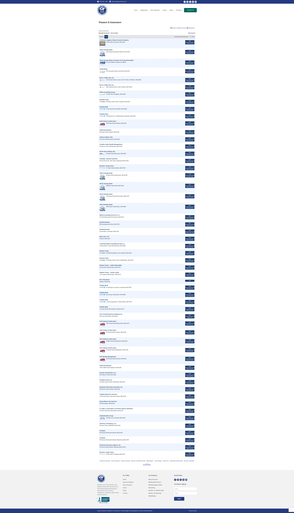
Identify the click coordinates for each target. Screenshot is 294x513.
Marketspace (191, 27)
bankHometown (105, 222)
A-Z (106, 36)
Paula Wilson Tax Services (108, 401)
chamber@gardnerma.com (119, 1)
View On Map (114, 33)
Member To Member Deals (179, 27)
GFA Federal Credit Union (108, 121)
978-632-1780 (103, 1)
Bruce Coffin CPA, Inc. (107, 78)
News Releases (115, 461)
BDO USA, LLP (104, 236)
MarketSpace (152, 496)
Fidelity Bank (104, 107)
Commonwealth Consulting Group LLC (112, 244)
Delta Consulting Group (107, 92)
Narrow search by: (104, 31)
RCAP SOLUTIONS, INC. (107, 151)
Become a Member (189, 461)
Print (193, 36)
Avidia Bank (103, 69)
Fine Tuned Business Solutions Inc (111, 314)
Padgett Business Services (108, 394)
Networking (152, 487)
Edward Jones (104, 99)
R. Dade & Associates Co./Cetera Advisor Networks (116, 408)
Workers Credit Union (107, 166)
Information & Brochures (176, 461)
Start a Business (127, 485)
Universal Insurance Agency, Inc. (110, 445)
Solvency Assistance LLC (108, 423)
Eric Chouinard (104, 279)
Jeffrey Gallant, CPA (106, 137)
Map (190, 41)
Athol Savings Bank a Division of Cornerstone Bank (116, 60)
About (124, 490)
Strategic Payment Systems (109, 159)
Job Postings (158, 461)
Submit (179, 498)
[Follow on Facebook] (185, 2)
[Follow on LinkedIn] (193, 2)
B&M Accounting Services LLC (110, 215)
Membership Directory (155, 482)
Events (125, 487)
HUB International (105, 130)
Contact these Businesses (181, 36)
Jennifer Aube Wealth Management (111, 144)
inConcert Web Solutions (145, 511)
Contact (125, 493)
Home (124, 479)
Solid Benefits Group (106, 416)
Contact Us (166, 461)
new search (191, 33)
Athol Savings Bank (106, 50)
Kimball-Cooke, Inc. (106, 380)
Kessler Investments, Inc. (108, 373)
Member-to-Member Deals (156, 490)
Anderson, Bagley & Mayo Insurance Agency (114, 40)
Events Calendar (125, 461)
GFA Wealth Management (108, 356)
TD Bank (102, 430)
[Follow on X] (190, 2)
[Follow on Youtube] (196, 2)
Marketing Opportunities (155, 485)
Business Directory (105, 461)
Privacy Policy (193, 511)
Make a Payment (153, 479)
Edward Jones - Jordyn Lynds (109, 272)
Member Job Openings (155, 493)
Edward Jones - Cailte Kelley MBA (111, 265)
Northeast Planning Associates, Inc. (111, 387)
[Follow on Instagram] (187, 2)
